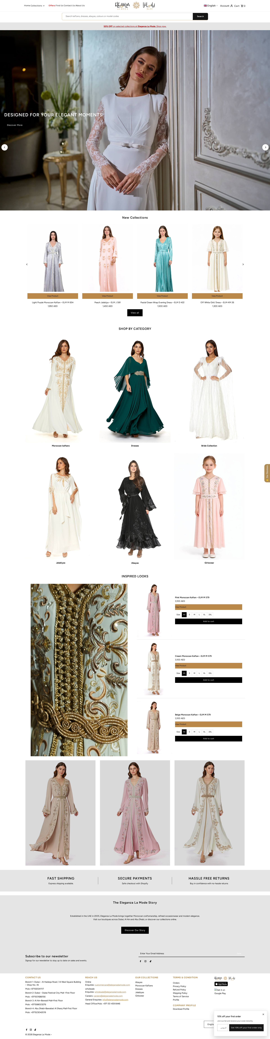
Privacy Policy (179, 986)
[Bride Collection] (209, 389)
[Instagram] (145, 961)
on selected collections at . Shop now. (135, 26)
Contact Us (69, 5)
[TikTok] (150, 961)
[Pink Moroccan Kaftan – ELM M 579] (154, 610)
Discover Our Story (135, 930)
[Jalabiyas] (60, 506)
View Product (52, 296)
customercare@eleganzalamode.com (112, 985)
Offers (52, 5)
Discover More (14, 125)
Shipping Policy (180, 993)
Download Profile (181, 1009)
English (211, 1024)
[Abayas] (135, 506)
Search (200, 16)
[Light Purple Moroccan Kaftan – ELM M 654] (52, 262)
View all (135, 312)
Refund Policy (179, 989)
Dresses (139, 989)
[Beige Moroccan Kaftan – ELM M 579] (154, 727)
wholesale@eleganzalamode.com (110, 992)
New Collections (135, 217)
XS (184, 615)
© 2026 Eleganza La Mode (38, 1034)
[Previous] (4, 147)
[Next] (265, 147)
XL (204, 615)
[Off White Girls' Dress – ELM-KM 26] (217, 262)
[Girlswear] (209, 506)
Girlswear (139, 995)
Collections (36, 6)
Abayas (138, 982)
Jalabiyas (139, 992)
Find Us (59, 5)
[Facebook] (140, 961)
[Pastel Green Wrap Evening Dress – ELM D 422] (162, 262)
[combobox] (127, 16)
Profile (176, 1000)
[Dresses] (135, 389)
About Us (80, 5)
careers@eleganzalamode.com (108, 996)
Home (27, 5)
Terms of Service (181, 996)
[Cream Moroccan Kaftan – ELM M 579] (154, 668)
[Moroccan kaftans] (60, 389)
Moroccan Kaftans (144, 985)
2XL (210, 615)
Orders (176, 983)
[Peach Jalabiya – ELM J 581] (107, 262)
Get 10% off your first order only (246, 1028)
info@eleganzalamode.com (115, 999)
